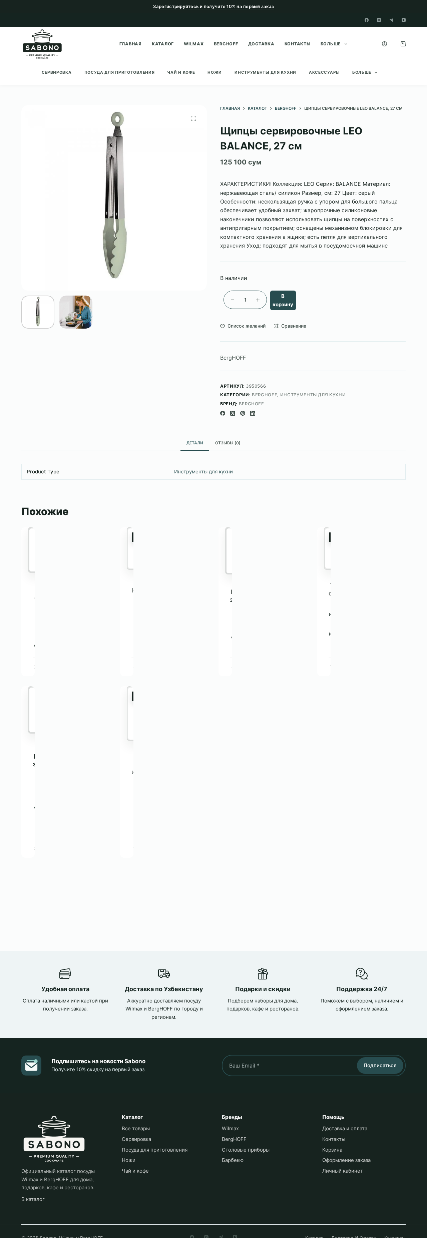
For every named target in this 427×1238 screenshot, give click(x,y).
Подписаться (380, 1065)
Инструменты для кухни (265, 72)
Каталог (163, 43)
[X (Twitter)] (232, 413)
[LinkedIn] (252, 413)
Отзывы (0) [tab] (228, 442)
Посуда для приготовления (119, 72)
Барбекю (233, 1160)
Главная (130, 43)
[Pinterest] (242, 413)
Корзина (332, 1150)
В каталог (33, 1199)
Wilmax (194, 43)
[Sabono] (54, 1139)
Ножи (214, 72)
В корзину (283, 300)
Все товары (136, 1128)
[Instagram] (379, 20)
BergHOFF (226, 43)
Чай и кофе (181, 72)
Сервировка (57, 72)
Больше (331, 43)
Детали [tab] (194, 442)
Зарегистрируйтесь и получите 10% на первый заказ (213, 6)
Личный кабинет (342, 1171)
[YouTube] (404, 20)
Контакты (298, 43)
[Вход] (384, 43)
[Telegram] (391, 20)
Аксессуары (324, 72)
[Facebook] (367, 20)
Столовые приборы (246, 1150)
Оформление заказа (346, 1160)
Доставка (261, 43)
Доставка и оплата (344, 1128)
